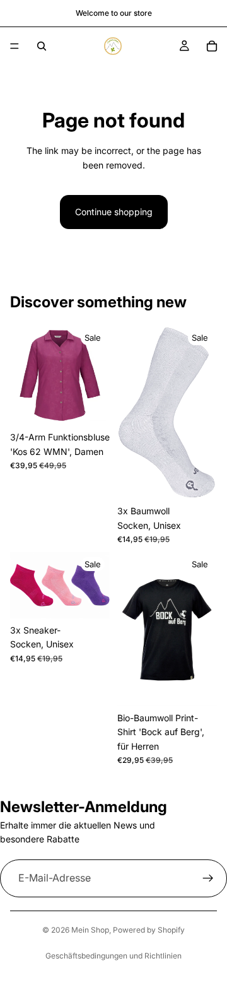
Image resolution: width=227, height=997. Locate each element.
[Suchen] (41, 46)
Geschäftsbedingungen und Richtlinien (113, 955)
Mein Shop (90, 930)
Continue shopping (114, 211)
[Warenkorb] (212, 46)
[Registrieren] (208, 878)
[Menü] (14, 46)
